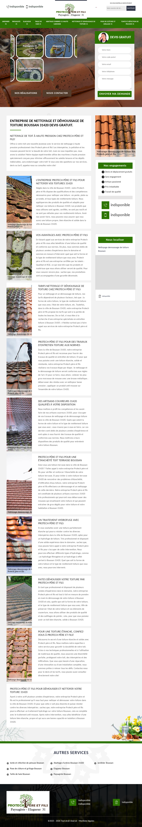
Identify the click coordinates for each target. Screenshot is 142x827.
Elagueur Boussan (62, 769)
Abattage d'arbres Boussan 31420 (69, 763)
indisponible (17, 6)
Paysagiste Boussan (62, 774)
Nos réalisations (26, 93)
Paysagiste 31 (16, 23)
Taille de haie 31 (38, 23)
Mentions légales (86, 821)
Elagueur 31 (27, 23)
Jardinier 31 (5, 23)
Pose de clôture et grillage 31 (108, 23)
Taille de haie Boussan (20, 774)
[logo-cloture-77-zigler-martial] (28, 802)
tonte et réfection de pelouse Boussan (27, 763)
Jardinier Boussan (105, 763)
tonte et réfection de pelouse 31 (130, 23)
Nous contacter (57, 93)
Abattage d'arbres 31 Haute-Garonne (57, 23)
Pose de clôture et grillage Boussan (26, 769)
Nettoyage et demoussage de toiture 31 (83, 23)
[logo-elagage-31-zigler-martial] (71, 9)
